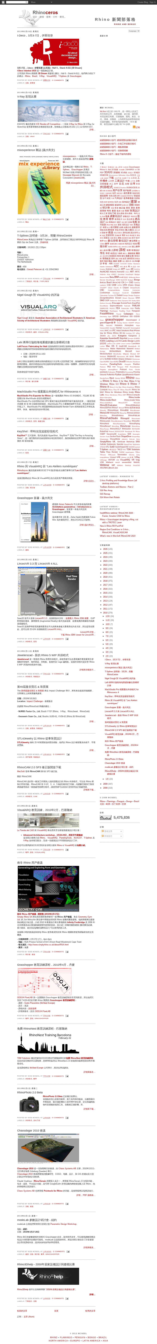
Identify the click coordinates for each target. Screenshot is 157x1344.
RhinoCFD (114, 413)
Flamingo (104, 311)
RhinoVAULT (115, 429)
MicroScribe (117, 354)
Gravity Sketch (122, 323)
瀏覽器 (137, 258)
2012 (105, 605)
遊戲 (103, 235)
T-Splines (62, 76)
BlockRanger (110, 280)
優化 (123, 256)
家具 (128, 208)
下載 (111, 178)
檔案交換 (41, 421)
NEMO (131, 356)
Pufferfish (111, 375)
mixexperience (69, 156)
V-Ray (42, 76)
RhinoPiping (134, 424)
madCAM (123, 346)
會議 (33, 954)
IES (110, 330)
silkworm (125, 439)
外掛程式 (28, 332)
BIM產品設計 (123, 277)
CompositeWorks (114, 290)
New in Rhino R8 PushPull (111, 526)
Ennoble (109, 303)
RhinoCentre (22, 239)
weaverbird (126, 462)
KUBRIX (137, 338)
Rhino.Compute (133, 395)
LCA (113, 343)
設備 (130, 222)
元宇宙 (132, 181)
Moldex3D (111, 356)
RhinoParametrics (119, 424)
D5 (115, 295)
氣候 (119, 211)
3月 (107, 652)
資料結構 (126, 233)
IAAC (107, 330)
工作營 (111, 181)
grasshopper (41, 1018)
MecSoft (21, 771)
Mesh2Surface (106, 354)
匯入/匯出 (129, 230)
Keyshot (123, 338)
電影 (124, 235)
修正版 (122, 208)
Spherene (136, 444)
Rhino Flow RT (113, 390)
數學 (107, 243)
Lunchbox (136, 343)
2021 (105, 569)
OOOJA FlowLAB (25, 997)
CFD (125, 285)
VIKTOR (111, 460)
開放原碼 (103, 230)
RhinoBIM (124, 410)
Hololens (118, 325)
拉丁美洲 (116, 804)
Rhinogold (125, 418)
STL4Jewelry (23, 742)
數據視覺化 (114, 244)
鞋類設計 (136, 250)
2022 (105, 565)
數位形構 (35, 381)
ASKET (114, 274)
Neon (137, 356)
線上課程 (119, 167)
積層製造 (113, 256)
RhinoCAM (104, 413)
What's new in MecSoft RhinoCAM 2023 (117, 536)
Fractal (118, 314)
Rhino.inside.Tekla (132, 400)
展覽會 (32, 83)
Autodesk (121, 274)
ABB (111, 264)
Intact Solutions (122, 330)
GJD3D (125, 167)
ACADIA (116, 264)
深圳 (124, 219)
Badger (137, 274)
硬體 (105, 227)
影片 (134, 238)
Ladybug (110, 341)
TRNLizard (111, 455)
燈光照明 (106, 256)
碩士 (115, 238)
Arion (127, 272)
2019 (105, 577)
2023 (105, 561)
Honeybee (129, 325)
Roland (111, 431)
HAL (102, 325)
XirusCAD (136, 465)
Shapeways (104, 439)
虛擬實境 (136, 227)
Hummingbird (135, 328)
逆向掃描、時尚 (131, 213)
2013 (105, 601)
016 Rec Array (106, 490)
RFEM (123, 378)
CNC (102, 290)
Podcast (123, 369)
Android (109, 269)
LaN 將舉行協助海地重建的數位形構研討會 (43, 342)
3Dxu (128, 175)
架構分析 (125, 205)
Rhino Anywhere (128, 387)
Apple (128, 269)
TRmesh (103, 455)
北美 (102, 804)
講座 (117, 258)
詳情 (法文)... (89, 481)
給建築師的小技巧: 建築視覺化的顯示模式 (118, 140)
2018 (105, 581)
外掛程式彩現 (132, 187)
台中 (116, 184)
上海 (138, 175)
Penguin (120, 367)
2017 (105, 585)
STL (107, 447)
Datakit (120, 295)
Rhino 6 (103, 170)
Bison (138, 277)
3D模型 (137, 172)
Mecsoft (128, 351)
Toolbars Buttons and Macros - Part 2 (116, 487)
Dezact (118, 298)
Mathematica (104, 349)
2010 (105, 613)
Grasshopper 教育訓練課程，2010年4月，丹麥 (46, 964)
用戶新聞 (28, 757)
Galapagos (128, 314)
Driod (119, 300)
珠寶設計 (36, 676)
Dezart (125, 298)
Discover (131, 298)
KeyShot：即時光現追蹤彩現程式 (37, 431)
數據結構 (121, 244)
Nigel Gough (22, 318)
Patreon (103, 367)
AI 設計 (134, 266)
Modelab (103, 356)
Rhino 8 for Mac (116, 387)
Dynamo (125, 300)
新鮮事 (104, 233)
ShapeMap (136, 436)
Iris (124, 333)
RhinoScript (125, 426)
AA (133, 261)
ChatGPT (103, 288)
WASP (117, 462)
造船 (134, 222)
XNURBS (104, 468)
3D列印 (108, 172)
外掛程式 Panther (120, 187)
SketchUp (130, 442)
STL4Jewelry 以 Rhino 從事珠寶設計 (39, 738)
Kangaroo (122, 336)
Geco (138, 314)
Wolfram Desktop (124, 465)
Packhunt (136, 362)
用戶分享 (117, 190)
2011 (105, 609)
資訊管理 (134, 233)
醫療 (106, 261)
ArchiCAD (104, 272)
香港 (116, 208)
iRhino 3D (117, 333)
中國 (127, 181)
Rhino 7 (135, 384)
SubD (112, 447)
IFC (114, 330)
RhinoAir (103, 410)
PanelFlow (103, 364)
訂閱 (137, 127)
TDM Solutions (23, 1058)
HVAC (102, 330)
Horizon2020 (104, 328)
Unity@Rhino (104, 457)
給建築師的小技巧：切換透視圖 (114, 150)
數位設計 (124, 240)
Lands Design (128, 341)
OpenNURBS (104, 362)
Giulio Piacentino (31, 1003)
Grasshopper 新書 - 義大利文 (35, 498)
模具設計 (129, 244)
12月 (108, 616)
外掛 (138, 184)
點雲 (125, 258)
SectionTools (115, 436)
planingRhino (113, 369)
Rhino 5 (107, 381)
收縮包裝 (136, 193)
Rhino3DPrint (105, 408)
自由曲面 (123, 196)
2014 (105, 597)
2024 (105, 557)
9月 (107, 628)
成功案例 (127, 193)
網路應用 (125, 238)
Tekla (102, 452)
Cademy (137, 282)
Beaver (102, 277)
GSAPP (131, 323)
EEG (138, 300)
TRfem (137, 452)
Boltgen (130, 280)
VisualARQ (51, 76)
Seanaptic (136, 434)
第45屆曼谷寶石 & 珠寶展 (32, 686)
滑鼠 (115, 233)
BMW (118, 280)
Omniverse (136, 359)
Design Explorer (134, 295)
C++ (126, 282)
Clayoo (126, 288)
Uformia (131, 455)
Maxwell (130, 349)
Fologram (136, 311)
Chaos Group (134, 285)
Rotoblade (128, 431)
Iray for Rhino (106, 333)
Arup (108, 274)
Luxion (102, 346)
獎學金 (115, 247)
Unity (138, 455)
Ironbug (129, 333)
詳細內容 (44, 242)
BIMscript (132, 277)
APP (123, 269)
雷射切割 (110, 235)
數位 (105, 241)
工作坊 (134, 178)
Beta (112, 277)
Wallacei (109, 462)
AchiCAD (123, 264)
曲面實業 (104, 196)
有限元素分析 (114, 196)
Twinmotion (122, 455)
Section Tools (104, 436)
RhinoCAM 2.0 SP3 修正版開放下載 (39, 767)
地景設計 (120, 193)
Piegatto (103, 369)
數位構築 (133, 241)
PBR (114, 367)
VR (133, 460)
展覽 (138, 208)
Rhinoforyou (22, 470)
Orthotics (129, 362)
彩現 (35, 421)
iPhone (137, 330)
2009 (105, 784)
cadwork (103, 285)
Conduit (126, 290)
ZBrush (111, 468)
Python (118, 374)
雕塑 (119, 256)
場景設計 (126, 225)
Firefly (137, 308)
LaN (19, 361)
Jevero (103, 336)
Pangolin (128, 364)
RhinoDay (103, 415)
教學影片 (118, 219)
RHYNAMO (136, 429)
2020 (105, 573)
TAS (124, 449)
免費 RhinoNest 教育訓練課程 (79, 1058)
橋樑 (120, 253)
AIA (138, 266)
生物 (103, 191)
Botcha (103, 282)
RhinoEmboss (118, 415)
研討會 (35, 281)
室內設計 (126, 202)
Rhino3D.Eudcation (108, 405)
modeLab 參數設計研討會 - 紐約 (37, 1220)
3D (136, 170)
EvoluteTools (126, 303)
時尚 (109, 211)
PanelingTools (65, 838)
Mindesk (133, 354)
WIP (113, 465)
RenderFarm (104, 378)
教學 (27, 852)
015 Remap (105, 494)
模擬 (135, 244)
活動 (27, 83)
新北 (136, 230)
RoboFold (104, 431)
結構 (121, 227)
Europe (75, 1341)
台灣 (132, 183)
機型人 (125, 253)
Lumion (128, 343)
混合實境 (130, 219)
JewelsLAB (79, 178)
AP (119, 269)
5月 (107, 644)
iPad (131, 330)
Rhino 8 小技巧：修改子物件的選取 (115, 154)
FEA (118, 308)
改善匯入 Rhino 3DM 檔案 (77, 618)
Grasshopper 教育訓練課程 (62, 1000)
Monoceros (121, 356)
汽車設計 (119, 198)
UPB (118, 457)
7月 (107, 636)
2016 (105, 589)
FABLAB (136, 306)
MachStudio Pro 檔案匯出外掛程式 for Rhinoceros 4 (49, 391)
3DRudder (122, 175)
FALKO (112, 308)
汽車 (112, 198)
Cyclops (111, 295)
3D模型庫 (104, 175)
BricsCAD (117, 282)
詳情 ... (92, 414)
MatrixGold (120, 349)
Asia (105, 1341)
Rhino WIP (122, 395)
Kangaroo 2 (134, 336)
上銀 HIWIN (104, 178)
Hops (138, 325)
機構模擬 (131, 253)
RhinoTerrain (104, 429)
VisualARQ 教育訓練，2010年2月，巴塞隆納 (44, 810)
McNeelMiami (115, 351)
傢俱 (120, 225)
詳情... (92, 129)
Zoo (116, 468)
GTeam (137, 323)
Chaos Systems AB (67, 1168)
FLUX (128, 311)
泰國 (122, 211)
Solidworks (111, 444)
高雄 (103, 216)
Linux (123, 343)
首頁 (56, 1311)
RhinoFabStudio (109, 418)
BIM (116, 277)
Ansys (115, 269)
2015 (105, 593)
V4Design (103, 460)
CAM (35, 796)
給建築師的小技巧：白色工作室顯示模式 (118, 144)
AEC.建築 (123, 266)
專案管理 (134, 216)
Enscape (116, 303)
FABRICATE (104, 308)
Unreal (113, 457)
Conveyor (116, 293)
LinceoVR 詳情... (87, 632)
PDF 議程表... (89, 1195)
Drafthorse (113, 300)
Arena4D (120, 272)
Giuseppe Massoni (71, 175)
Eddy (134, 300)
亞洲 (124, 804)
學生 (102, 253)
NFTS (102, 359)
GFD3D (115, 316)
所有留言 (108, 836)
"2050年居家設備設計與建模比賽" (60, 1289)
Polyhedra (120, 372)
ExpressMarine (116, 306)
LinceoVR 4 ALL (54, 629)
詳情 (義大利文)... (87, 525)
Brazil (34, 76)
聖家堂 (119, 233)
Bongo (137, 280)
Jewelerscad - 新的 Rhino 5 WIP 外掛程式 (43, 655)
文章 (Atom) (29, 1317)
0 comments (58, 80)
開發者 (111, 230)
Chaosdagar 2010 (25, 1174)
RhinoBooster (135, 410)
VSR (102, 462)
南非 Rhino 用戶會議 (29, 862)
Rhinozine (126, 429)
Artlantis (103, 274)
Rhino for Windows (113, 392)
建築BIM (118, 205)
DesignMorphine (107, 298)
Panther (136, 364)
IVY (133, 333)
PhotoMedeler (135, 367)
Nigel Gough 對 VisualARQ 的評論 (38, 294)
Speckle (120, 444)
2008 (105, 788)
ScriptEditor (122, 434)
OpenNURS (114, 362)
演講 (111, 238)
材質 (109, 198)
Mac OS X (111, 346)
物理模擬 (111, 202)
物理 (105, 202)
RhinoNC (136, 421)
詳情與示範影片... (87, 670)
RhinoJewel (136, 418)
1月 (107, 779)
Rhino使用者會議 (132, 408)
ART (132, 272)
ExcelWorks (104, 306)
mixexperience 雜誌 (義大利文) (36, 150)
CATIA (119, 285)
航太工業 (103, 213)
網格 (119, 238)
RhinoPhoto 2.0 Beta (30, 1092)
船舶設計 (112, 222)
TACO (119, 449)
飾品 (127, 235)
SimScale (121, 442)
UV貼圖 (130, 457)
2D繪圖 (122, 170)
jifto (109, 336)
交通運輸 (135, 191)
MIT (138, 354)
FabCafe (127, 306)
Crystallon (135, 293)
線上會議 (104, 250)
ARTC (137, 272)
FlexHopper (114, 311)
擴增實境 (131, 258)
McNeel (103, 111)
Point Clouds (134, 369)
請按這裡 (32, 1008)
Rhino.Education (106, 397)
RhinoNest (104, 424)
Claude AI (117, 288)
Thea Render (112, 452)
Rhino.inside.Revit (108, 400)
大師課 (124, 178)
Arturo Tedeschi (66, 504)
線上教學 (136, 246)
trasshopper (130, 452)
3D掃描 (124, 172)
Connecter (136, 290)
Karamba (104, 338)
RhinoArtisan (113, 410)
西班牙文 (130, 196)
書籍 (27, 550)
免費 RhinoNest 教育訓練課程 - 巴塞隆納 (42, 1028)
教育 (105, 219)
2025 (105, 553)
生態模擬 (109, 191)
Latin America (91, 1341)
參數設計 (126, 216)
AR (132, 269)
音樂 (112, 208)
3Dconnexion (113, 175)
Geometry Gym (105, 316)
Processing (129, 372)
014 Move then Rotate (110, 497)
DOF (107, 300)
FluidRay (122, 311)
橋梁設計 (114, 253)
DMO (102, 300)
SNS (138, 441)
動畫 (107, 216)
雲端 (117, 230)
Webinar (104, 465)
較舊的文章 (90, 1311)
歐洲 (108, 804)
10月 (108, 624)
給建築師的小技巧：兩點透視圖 (114, 147)
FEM (132, 308)
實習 (101, 238)
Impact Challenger (35, 701)
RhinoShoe (136, 426)
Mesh (138, 351)
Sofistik (103, 444)
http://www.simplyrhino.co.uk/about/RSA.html (48, 945)
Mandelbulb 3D (134, 346)
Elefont (102, 303)
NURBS (108, 359)
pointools (104, 372)
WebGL (137, 462)
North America (58, 1341)
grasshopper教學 (108, 322)
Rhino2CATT (123, 403)
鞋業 (129, 250)
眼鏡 (107, 222)
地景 (114, 193)
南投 (120, 202)
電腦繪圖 (118, 235)
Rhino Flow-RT (125, 390)
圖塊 (138, 235)
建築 (35, 332)
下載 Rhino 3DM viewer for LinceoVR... (78, 635)
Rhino (27, 76)
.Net (109, 170)
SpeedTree (128, 444)
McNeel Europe (47, 1003)
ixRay (138, 333)
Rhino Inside (128, 392)
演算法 (106, 238)
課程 (31, 852)
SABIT (102, 434)
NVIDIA (115, 359)
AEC (116, 266)
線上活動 (128, 247)
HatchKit (109, 325)
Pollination (111, 372)
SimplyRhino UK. (108, 441)
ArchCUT (78, 838)
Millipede (126, 354)
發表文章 (108, 831)
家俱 (133, 208)
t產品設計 (113, 449)
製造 (130, 238)
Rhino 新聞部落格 (115, 19)
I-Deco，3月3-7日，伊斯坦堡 (35, 35)
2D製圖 (114, 170)
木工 (111, 184)
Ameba (102, 269)
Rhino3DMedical (133, 405)
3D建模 (116, 172)
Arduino (113, 272)
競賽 (120, 261)
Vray (32, 136)
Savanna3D (112, 434)
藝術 (115, 261)
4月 (107, 648)
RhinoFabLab (134, 415)
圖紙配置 (133, 235)
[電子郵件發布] (66, 80)
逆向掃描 (120, 213)
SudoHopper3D (121, 447)
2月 (107, 656)
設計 (119, 222)
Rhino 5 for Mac (120, 381)
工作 (128, 178)
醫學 (102, 261)
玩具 (116, 202)
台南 (127, 184)
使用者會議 (128, 198)
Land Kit (117, 341)
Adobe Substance (106, 266)
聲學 (113, 258)
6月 (107, 640)
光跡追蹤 (108, 193)
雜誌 (27, 222)
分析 (138, 181)
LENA (118, 343)
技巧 (104, 198)
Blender (102, 280)
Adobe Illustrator (134, 264)
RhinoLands (105, 421)
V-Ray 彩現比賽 (26, 96)
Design (125, 295)
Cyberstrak (103, 295)
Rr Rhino (136, 431)
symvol (137, 447)
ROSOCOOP (119, 431)
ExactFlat (136, 303)
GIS (131, 316)
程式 (108, 227)
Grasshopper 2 (133, 320)
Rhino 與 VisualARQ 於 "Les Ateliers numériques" (47, 466)
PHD (126, 367)
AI (129, 266)
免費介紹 (81, 845)
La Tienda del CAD (25, 830)
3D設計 (130, 172)
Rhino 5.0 (114, 384)
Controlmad (105, 293)
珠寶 (127, 211)
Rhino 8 (104, 386)
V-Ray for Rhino (76, 124)
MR (127, 356)
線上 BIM (121, 247)
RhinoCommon (133, 413)
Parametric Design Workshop (63, 1224)
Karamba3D (114, 338)
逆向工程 (36, 1120)
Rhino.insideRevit (106, 403)
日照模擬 (104, 184)
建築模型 (110, 205)
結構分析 (127, 227)
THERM (121, 452)
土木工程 (118, 178)
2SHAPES (129, 170)
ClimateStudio (135, 288)
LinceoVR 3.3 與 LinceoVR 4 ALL (37, 563)
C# (122, 282)
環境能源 (106, 258)
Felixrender (125, 308)
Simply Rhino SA (24, 917)
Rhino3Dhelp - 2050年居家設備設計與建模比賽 (46, 1264)
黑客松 (122, 230)
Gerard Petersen (34, 269)
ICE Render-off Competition (48, 124)
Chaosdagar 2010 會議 (31, 1130)
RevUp (117, 378)
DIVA (138, 298)
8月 (107, 632)
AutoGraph (129, 274)
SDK (129, 434)
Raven (137, 375)
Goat (101, 320)
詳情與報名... (89, 1072)
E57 (130, 300)
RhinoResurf (105, 426)
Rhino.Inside (134, 397)
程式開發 (115, 227)
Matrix (112, 349)
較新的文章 (22, 1311)
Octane (121, 359)
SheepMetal (115, 439)
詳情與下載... (89, 790)
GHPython (124, 316)
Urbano (123, 457)
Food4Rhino (107, 313)
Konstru (130, 338)
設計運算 (125, 222)
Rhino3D (137, 403)
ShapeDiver (126, 436)
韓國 (120, 258)
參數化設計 (116, 216)
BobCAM (124, 280)
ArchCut (137, 269)
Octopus (128, 359)
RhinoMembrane (117, 421)
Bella (107, 277)
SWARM (132, 447)
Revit (111, 378)
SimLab (132, 439)
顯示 (124, 261)
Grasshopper (75, 76)
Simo (138, 439)
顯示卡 (129, 261)
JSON (114, 336)
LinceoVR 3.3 (41, 618)
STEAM (102, 447)
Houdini (112, 328)
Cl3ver (110, 288)
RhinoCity (123, 413)
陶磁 (112, 225)
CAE (109, 285)
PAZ (109, 367)
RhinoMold (127, 421)
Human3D (126, 328)
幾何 (131, 225)
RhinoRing (115, 426)
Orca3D (122, 361)
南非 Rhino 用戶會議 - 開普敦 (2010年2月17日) (38, 914)
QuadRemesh (128, 375)
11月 (108, 620)
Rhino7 (115, 408)
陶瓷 (108, 225)
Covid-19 (125, 293)
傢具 (115, 225)
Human (119, 328)
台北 (121, 183)
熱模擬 (110, 247)
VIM (117, 460)
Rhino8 (121, 408)
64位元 (133, 175)
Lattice (109, 343)
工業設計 (28, 281)
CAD (131, 282)
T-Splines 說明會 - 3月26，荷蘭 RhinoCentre (44, 235)
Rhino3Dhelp (22, 1289)
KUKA (102, 341)
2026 (105, 549)
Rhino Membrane (111, 395)
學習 (108, 253)
